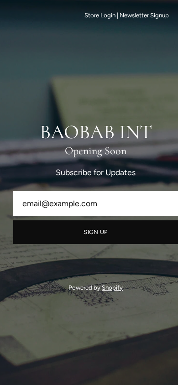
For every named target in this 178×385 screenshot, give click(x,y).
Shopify (112, 287)
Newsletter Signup (144, 15)
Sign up (95, 232)
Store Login (99, 15)
